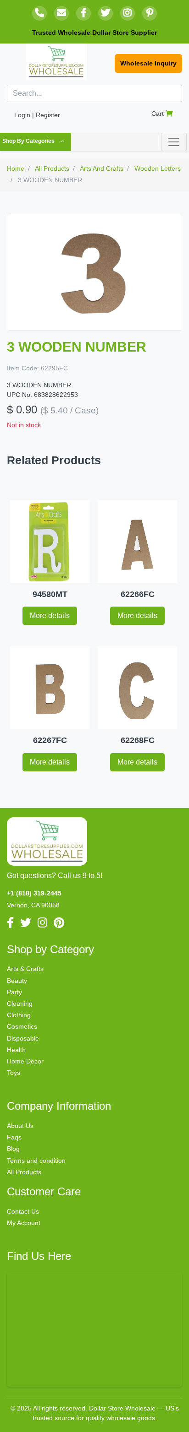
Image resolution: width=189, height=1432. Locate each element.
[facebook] (83, 13)
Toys (13, 1072)
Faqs (14, 1137)
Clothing (19, 1015)
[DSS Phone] (39, 13)
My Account (23, 1222)
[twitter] (105, 13)
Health (16, 1049)
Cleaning (20, 1003)
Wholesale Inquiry (148, 63)
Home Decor (25, 1061)
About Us (20, 1125)
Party (14, 992)
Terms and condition (36, 1160)
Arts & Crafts (25, 968)
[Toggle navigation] (174, 142)
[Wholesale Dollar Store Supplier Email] (61, 13)
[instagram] (127, 13)
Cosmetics (22, 1026)
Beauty (17, 980)
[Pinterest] (149, 13)
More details (50, 615)
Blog (13, 1148)
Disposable (23, 1038)
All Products (24, 1172)
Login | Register (37, 115)
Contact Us (23, 1211)
